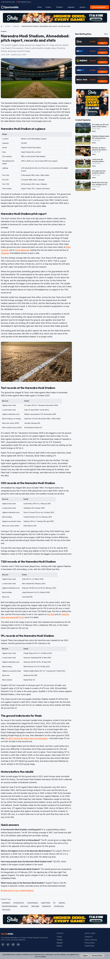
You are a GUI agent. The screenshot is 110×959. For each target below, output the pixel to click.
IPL (54, 903)
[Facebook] (3, 944)
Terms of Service (91, 940)
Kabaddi (71, 7)
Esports (82, 7)
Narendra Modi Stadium (9, 906)
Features (16, 26)
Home (39, 7)
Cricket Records (18, 903)
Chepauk (5, 253)
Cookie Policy (90, 946)
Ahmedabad (6, 903)
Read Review (102, 40)
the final (50, 614)
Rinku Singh (35, 906)
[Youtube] (18, 944)
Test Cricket (6, 909)
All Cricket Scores (8, 2)
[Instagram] (13, 944)
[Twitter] (8, 944)
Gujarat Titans (45, 903)
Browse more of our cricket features (17, 890)
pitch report (24, 906)
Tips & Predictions (99, 7)
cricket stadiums (32, 903)
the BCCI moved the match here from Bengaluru (26, 738)
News (94, 131)
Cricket (48, 7)
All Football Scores (24, 2)
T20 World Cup (59, 906)
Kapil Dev (62, 903)
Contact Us (88, 937)
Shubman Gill (46, 906)
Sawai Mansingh (22, 250)
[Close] (106, 955)
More (106, 34)
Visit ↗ (103, 43)
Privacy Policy (90, 943)
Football (59, 7)
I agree (85, 955)
